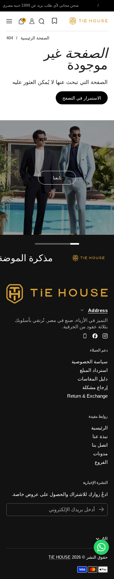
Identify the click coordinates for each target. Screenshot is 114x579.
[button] (41, 21)
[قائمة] (9, 21)
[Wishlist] (54, 21)
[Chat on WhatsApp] (101, 547)
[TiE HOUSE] (89, 21)
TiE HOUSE (59, 557)
